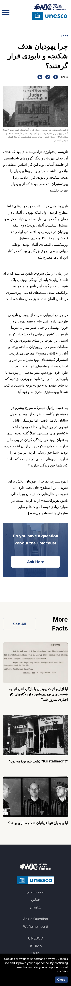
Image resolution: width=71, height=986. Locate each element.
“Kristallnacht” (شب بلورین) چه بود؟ (38, 761)
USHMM (35, 946)
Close (61, 979)
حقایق (35, 899)
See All (19, 624)
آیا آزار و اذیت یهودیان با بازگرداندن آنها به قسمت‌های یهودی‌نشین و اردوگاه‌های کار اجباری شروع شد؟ (38, 694)
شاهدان (35, 907)
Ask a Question (35, 919)
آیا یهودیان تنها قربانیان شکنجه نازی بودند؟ (38, 823)
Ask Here (35, 561)
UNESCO (35, 938)
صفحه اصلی (35, 892)
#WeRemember (35, 926)
